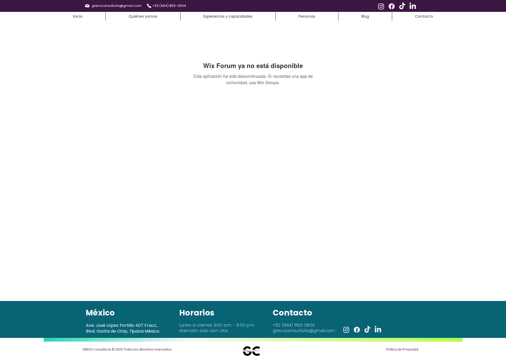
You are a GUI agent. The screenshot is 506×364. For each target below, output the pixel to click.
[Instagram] (381, 6)
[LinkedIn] (413, 6)
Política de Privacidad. (402, 349)
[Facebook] (392, 6)
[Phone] (149, 5)
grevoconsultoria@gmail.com (304, 331)
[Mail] (87, 5)
